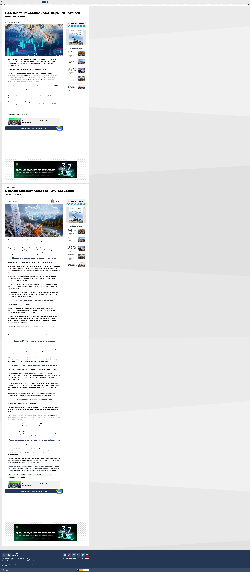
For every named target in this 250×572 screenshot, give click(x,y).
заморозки (31, 474)
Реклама (125, 570)
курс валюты (12, 114)
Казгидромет (23, 474)
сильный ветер (21, 477)
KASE (18, 114)
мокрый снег (39, 474)
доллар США (24, 114)
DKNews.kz (45, 244)
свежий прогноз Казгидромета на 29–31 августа (31, 252)
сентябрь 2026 (12, 477)
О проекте (118, 570)
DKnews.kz (20, 65)
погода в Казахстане (13, 474)
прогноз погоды (48, 474)
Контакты (131, 570)
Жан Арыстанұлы (59, 200)
